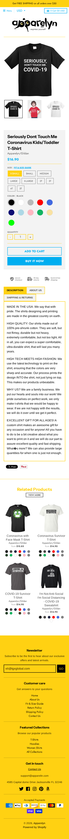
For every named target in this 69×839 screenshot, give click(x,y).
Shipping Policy (34, 712)
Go (61, 669)
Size (19, 167)
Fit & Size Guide (22, 167)
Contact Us (34, 716)
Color (15, 195)
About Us (35, 699)
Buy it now (34, 261)
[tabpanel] (34, 381)
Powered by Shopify (34, 827)
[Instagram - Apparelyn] (34, 789)
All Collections (34, 752)
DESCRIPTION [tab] (15, 290)
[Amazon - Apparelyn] (48, 789)
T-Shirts (34, 739)
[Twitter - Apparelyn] (21, 789)
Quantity (12, 232)
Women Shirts (34, 748)
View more (34, 495)
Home (34, 695)
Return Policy (34, 708)
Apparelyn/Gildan (18, 153)
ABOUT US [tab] (35, 290)
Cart (57, 10)
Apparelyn (39, 823)
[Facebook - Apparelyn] (28, 789)
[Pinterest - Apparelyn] (41, 789)
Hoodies (34, 744)
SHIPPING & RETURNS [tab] (20, 297)
